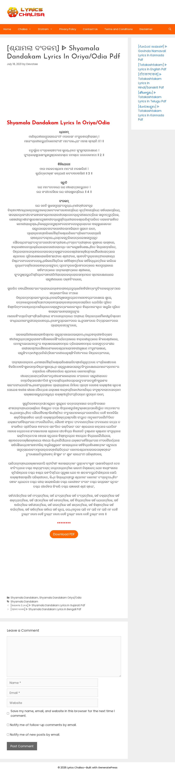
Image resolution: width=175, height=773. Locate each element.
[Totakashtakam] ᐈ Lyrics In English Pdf (152, 67)
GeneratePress (107, 767)
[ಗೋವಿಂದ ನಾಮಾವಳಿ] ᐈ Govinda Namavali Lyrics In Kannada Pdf (152, 53)
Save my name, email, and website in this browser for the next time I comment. (63, 713)
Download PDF (64, 534)
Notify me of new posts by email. (35, 734)
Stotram (43, 29)
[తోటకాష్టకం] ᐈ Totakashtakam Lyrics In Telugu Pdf (152, 97)
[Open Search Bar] (170, 29)
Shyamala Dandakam (24, 597)
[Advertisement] (64, 96)
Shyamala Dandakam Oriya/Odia (60, 597)
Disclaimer (145, 29)
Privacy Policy (67, 29)
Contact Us (90, 29)
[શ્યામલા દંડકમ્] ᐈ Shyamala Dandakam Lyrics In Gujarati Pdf (48, 605)
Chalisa (22, 29)
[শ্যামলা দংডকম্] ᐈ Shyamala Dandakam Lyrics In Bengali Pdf (46, 609)
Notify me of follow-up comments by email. (43, 725)
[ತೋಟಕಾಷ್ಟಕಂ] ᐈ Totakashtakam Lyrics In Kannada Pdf (151, 113)
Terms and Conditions (118, 29)
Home (7, 29)
